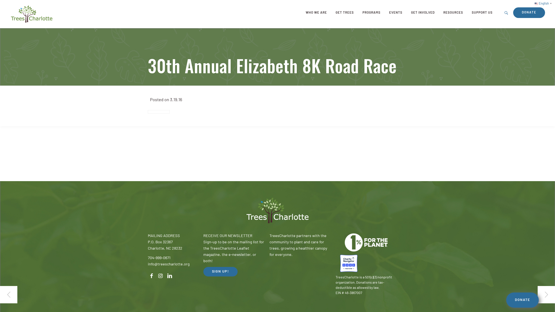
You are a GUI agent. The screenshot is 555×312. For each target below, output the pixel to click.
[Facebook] (151, 276)
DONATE (522, 300)
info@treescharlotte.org (169, 264)
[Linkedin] (169, 276)
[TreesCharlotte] (31, 14)
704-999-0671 (159, 258)
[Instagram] (160, 276)
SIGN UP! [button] (220, 271)
